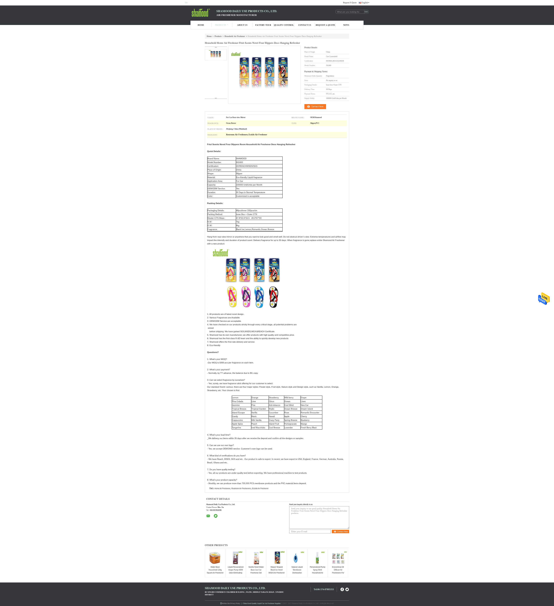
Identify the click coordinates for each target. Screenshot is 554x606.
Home (201, 24)
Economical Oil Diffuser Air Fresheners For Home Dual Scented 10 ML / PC (338, 573)
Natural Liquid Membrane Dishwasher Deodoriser (297, 571)
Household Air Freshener (234, 36)
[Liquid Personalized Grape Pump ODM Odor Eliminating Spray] (235, 558)
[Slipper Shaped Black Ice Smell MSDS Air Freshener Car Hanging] (276, 558)
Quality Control (284, 24)
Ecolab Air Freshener (260, 488)
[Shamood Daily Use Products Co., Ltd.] (200, 12)
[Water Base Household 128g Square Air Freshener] (215, 558)
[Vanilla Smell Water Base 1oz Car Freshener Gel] (256, 558)
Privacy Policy (235, 603)
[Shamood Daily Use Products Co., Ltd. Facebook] (342, 589)
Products (220, 24)
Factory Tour (263, 24)
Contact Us (304, 24)
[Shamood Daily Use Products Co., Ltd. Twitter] (347, 589)
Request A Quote (350, 3)
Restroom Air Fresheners (241, 488)
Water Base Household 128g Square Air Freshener (215, 570)
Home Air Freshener (222, 488)
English (365, 3)
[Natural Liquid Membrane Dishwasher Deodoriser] (297, 558)
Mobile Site (226, 603)
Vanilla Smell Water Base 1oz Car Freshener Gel (256, 570)
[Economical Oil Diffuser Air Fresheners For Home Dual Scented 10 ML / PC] (338, 558)
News (346, 24)
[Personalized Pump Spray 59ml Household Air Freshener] (317, 558)
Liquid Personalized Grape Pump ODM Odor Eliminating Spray (236, 571)
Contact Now (317, 106)
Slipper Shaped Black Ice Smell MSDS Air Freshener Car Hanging (277, 571)
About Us (242, 24)
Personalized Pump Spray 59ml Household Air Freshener (317, 571)
